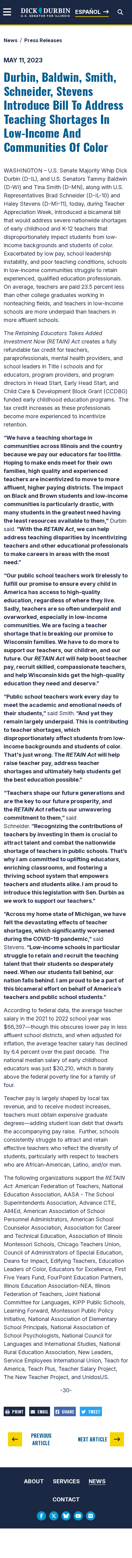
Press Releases (43, 40)
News (10, 40)
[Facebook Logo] (41, 1515)
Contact (66, 1499)
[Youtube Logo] (78, 1515)
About (34, 1481)
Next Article (92, 1439)
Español (88, 12)
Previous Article (41, 1439)
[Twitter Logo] (53, 1515)
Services (66, 1481)
